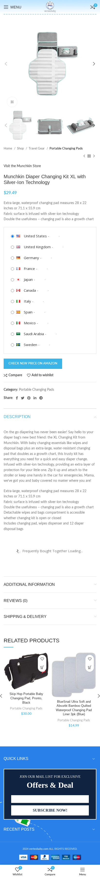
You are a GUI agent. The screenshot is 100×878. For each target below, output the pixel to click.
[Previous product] (84, 156)
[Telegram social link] (41, 398)
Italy (27, 301)
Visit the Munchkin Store (22, 166)
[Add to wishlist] (42, 659)
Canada (30, 290)
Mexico (30, 322)
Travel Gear (37, 148)
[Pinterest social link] (29, 398)
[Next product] (94, 156)
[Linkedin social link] (35, 398)
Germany (31, 257)
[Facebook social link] (16, 398)
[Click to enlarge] (12, 102)
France (29, 268)
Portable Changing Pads (66, 148)
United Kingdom (37, 246)
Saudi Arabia (34, 333)
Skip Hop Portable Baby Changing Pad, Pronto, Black (26, 698)
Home (8, 148)
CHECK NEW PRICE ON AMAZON (32, 363)
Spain (28, 312)
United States (35, 236)
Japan (28, 279)
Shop (21, 148)
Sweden (30, 344)
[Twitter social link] (22, 398)
